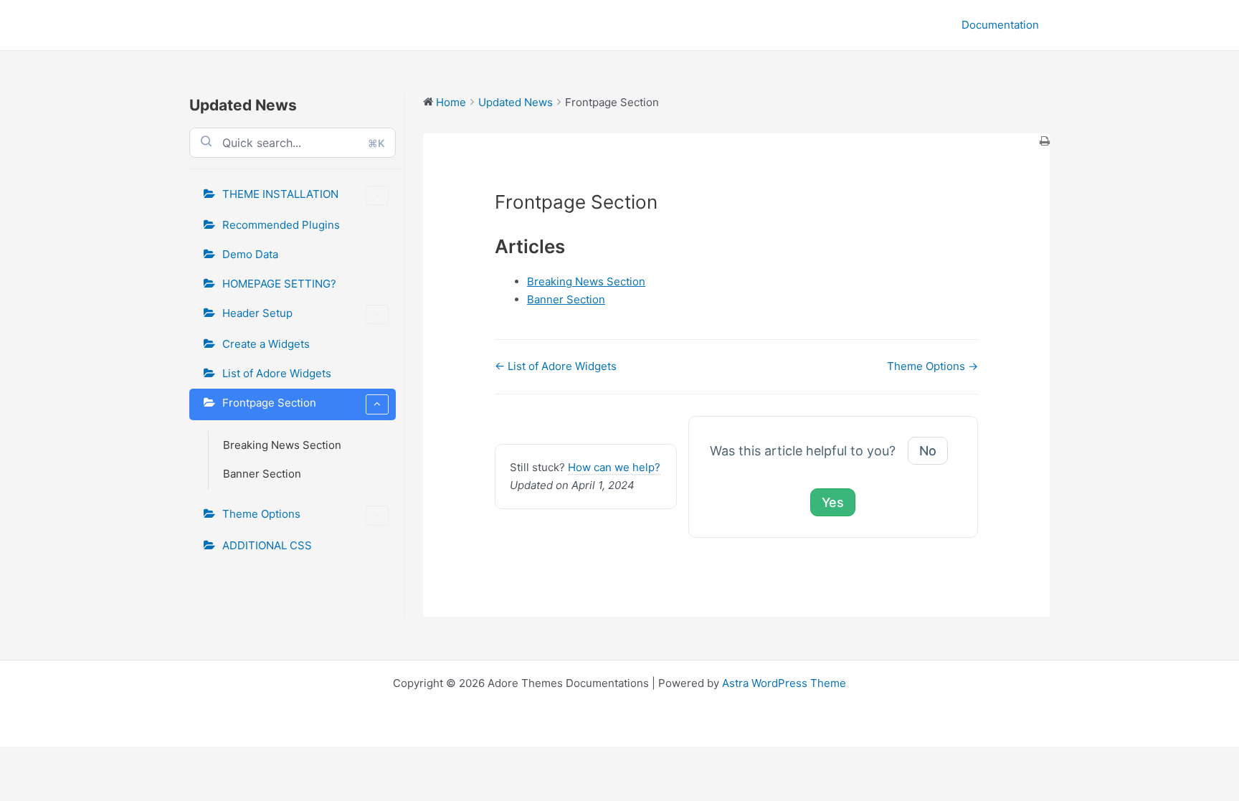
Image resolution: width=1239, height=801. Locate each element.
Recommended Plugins (281, 225)
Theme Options (261, 514)
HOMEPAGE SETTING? (279, 283)
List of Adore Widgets (276, 373)
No (927, 450)
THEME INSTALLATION (280, 194)
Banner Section (262, 473)
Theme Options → (932, 366)
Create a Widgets (266, 344)
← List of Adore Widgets (556, 366)
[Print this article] (1045, 142)
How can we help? (614, 467)
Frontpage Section (269, 402)
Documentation (1000, 25)
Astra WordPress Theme (784, 683)
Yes (833, 502)
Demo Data (250, 254)
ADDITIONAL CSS (267, 545)
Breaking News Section (282, 445)
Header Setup (257, 313)
